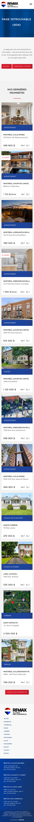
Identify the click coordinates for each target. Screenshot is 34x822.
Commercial (8, 725)
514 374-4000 (11, 769)
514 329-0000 (11, 793)
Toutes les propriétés (17, 692)
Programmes (8, 743)
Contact (7, 750)
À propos (7, 734)
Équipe (6, 728)
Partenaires (8, 737)
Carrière (7, 731)
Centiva (21, 819)
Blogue (6, 747)
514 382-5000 (11, 781)
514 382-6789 (11, 805)
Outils (6, 740)
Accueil (6, 66)
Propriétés (7, 721)
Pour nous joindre (22, 66)
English (6, 753)
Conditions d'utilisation (19, 815)
